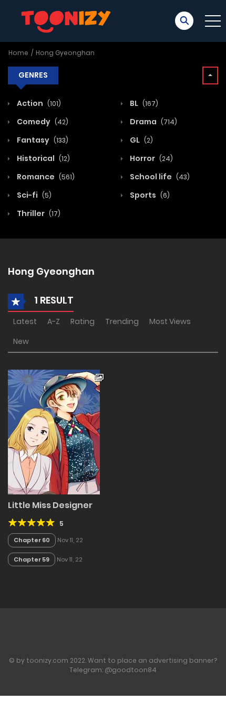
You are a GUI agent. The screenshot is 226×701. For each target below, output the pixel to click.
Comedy (41, 121)
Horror (150, 158)
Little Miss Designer (50, 505)
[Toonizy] (69, 20)
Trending (122, 321)
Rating (82, 321)
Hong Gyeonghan (65, 52)
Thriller (37, 213)
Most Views (170, 321)
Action (38, 103)
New (21, 341)
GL (140, 140)
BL (143, 103)
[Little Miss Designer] (54, 431)
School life (159, 176)
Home (18, 52)
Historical (42, 158)
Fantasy (41, 140)
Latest (25, 321)
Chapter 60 (32, 540)
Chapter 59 (31, 559)
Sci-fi (33, 195)
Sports (149, 195)
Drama (152, 121)
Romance (45, 176)
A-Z (53, 321)
